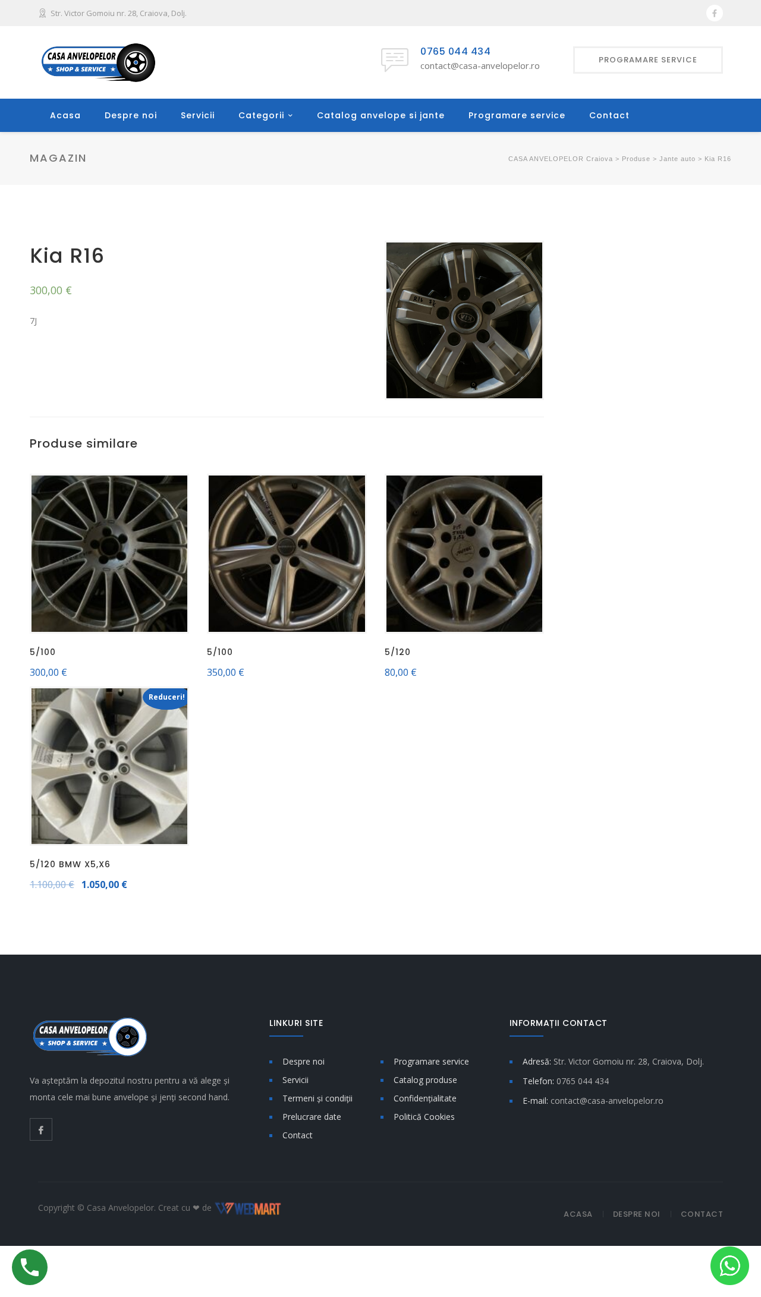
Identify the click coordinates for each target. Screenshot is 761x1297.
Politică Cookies (424, 1116)
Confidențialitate (425, 1098)
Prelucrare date (311, 1116)
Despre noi (131, 115)
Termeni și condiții (317, 1098)
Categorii (261, 115)
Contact (609, 115)
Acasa (65, 115)
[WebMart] (248, 1207)
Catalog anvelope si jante (381, 115)
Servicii (198, 115)
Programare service (516, 115)
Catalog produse (425, 1079)
